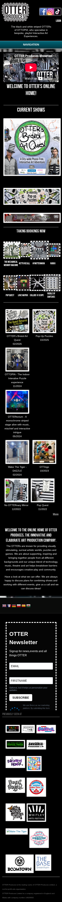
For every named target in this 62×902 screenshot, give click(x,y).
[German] (14, 606)
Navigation (31, 44)
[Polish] (19, 606)
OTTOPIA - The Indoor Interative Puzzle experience (17, 378)
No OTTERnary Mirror (16, 505)
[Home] (15, 20)
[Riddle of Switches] (52, 290)
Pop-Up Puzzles (44, 336)
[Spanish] (24, 606)
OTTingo (44, 467)
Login (58, 21)
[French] (9, 606)
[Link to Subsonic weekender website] (36, 748)
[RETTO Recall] (25, 256)
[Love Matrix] (23, 289)
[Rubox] (53, 255)
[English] (4, 606)
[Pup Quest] (10, 289)
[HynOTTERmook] (39, 258)
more (56, 514)
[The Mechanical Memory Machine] (11, 257)
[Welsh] (28, 606)
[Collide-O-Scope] (37, 289)
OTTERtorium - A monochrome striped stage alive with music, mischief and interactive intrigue (17, 424)
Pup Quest (42, 505)
